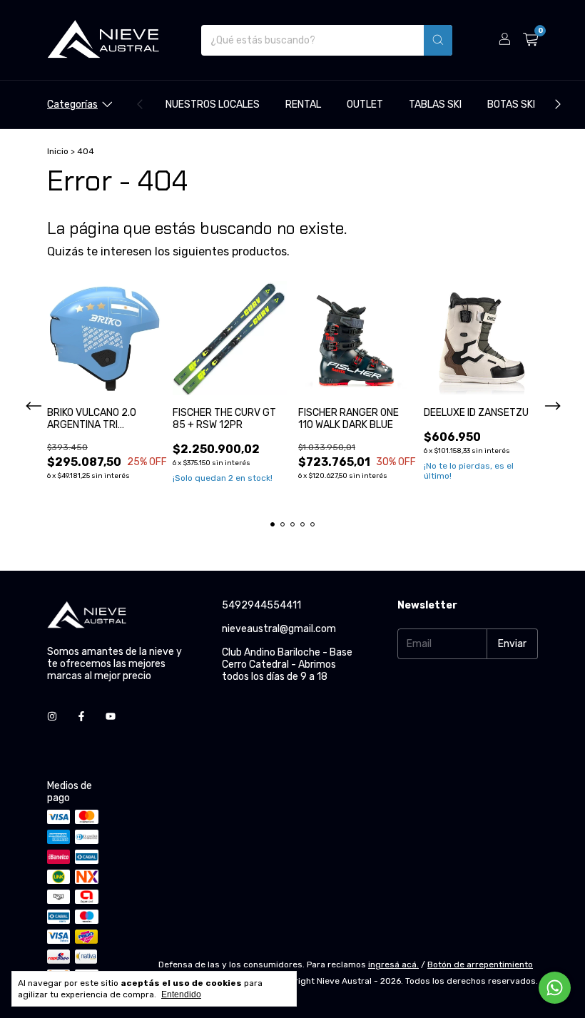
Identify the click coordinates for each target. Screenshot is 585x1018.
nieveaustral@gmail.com (279, 629)
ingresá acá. (393, 964)
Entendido (181, 994)
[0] (530, 40)
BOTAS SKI (511, 104)
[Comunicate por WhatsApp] (555, 988)
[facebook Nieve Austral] (81, 717)
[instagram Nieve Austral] (52, 717)
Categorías (72, 104)
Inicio (57, 151)
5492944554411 (261, 605)
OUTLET (365, 104)
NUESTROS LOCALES (213, 104)
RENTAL (303, 104)
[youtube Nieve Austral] (111, 717)
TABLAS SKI (435, 104)
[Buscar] (438, 40)
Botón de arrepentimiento (480, 964)
